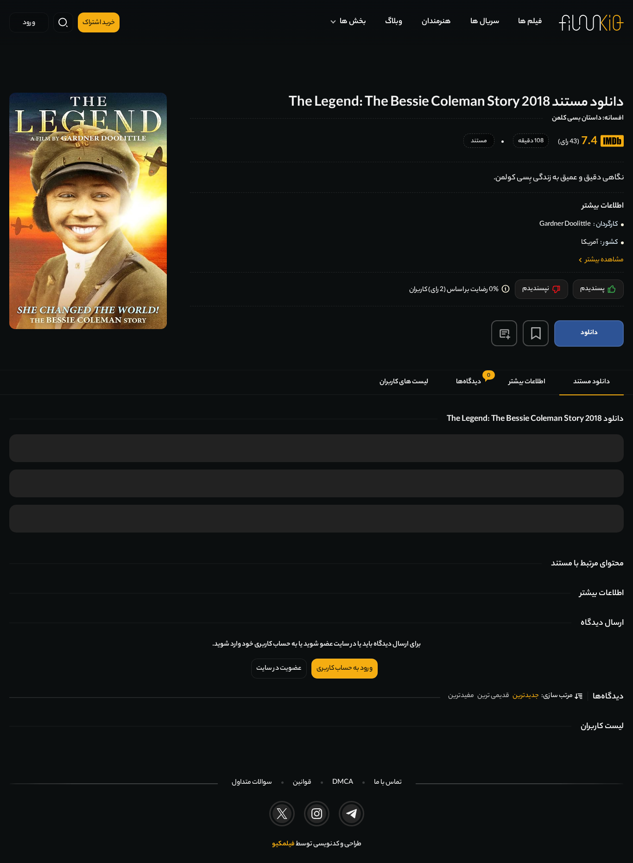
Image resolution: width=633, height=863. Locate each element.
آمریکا (589, 242)
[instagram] (316, 813)
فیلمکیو (283, 844)
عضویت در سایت (279, 668)
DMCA (342, 783)
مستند (479, 142)
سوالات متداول (252, 783)
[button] (504, 333)
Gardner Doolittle (565, 224)
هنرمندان (436, 22)
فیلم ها (530, 22)
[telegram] (351, 813)
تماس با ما (388, 783)
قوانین (302, 783)
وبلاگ (393, 22)
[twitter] (282, 813)
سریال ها (484, 22)
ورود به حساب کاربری (344, 668)
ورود (29, 23)
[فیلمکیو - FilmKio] (591, 23)
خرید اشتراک (98, 23)
